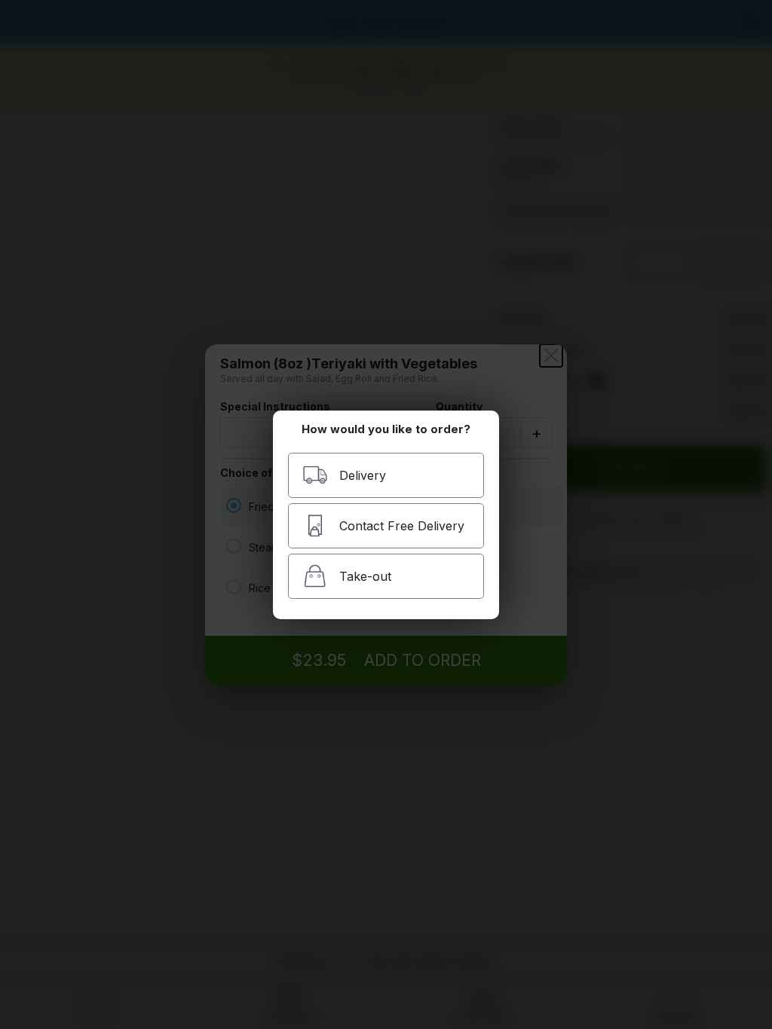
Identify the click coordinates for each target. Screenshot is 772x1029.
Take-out (365, 576)
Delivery (362, 475)
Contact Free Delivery (401, 525)
